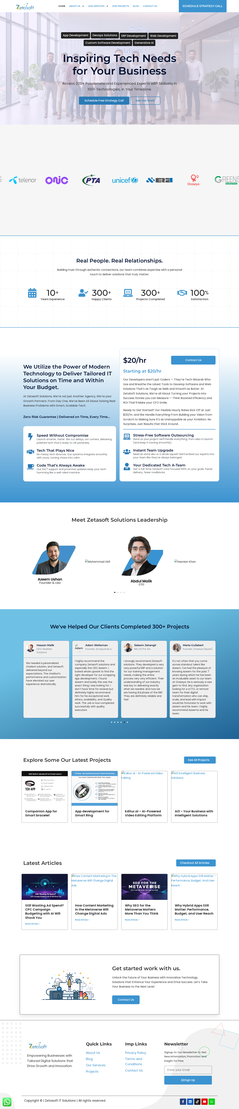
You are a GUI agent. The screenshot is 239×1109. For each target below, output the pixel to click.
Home (61, 6)
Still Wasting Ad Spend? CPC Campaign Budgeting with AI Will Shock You (44, 911)
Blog (136, 6)
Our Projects (120, 6)
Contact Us (150, 6)
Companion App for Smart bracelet (41, 813)
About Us (74, 6)
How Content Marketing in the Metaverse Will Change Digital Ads (94, 909)
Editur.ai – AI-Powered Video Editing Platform (143, 813)
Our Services (96, 6)
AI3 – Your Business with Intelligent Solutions (194, 813)
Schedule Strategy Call (202, 6)
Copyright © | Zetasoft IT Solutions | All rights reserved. (65, 1100)
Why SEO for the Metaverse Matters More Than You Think (141, 909)
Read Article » (32, 923)
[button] (114, 592)
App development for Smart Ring (92, 813)
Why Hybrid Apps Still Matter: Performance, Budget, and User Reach (194, 909)
